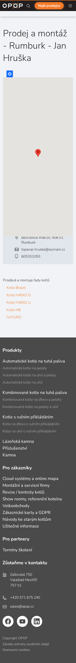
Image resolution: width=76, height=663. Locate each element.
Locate (10, 74)
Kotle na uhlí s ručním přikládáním (29, 431)
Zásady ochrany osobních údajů (26, 644)
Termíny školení (17, 550)
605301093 (30, 256)
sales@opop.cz (22, 606)
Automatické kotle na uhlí (23, 382)
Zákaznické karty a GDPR (26, 512)
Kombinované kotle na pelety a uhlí (30, 406)
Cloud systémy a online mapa (30, 478)
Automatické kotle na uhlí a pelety (29, 375)
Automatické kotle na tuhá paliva (34, 361)
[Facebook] (8, 621)
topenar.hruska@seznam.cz (43, 249)
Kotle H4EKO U (19, 302)
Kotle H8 (13, 310)
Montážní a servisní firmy (26, 485)
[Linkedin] (36, 621)
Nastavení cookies (16, 649)
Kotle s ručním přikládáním (28, 417)
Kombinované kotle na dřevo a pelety (32, 399)
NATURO (14, 317)
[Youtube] (22, 621)
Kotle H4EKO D (19, 295)
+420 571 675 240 (25, 597)
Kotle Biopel (16, 287)
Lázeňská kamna (18, 441)
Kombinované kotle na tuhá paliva (35, 392)
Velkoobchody (16, 506)
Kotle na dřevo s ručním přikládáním (31, 424)
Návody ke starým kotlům (27, 519)
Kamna (9, 455)
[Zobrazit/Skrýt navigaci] (70, 5)
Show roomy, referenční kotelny (32, 499)
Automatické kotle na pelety (25, 368)
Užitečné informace (21, 526)
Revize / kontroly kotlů (23, 492)
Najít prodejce (49, 5)
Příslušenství (15, 448)
